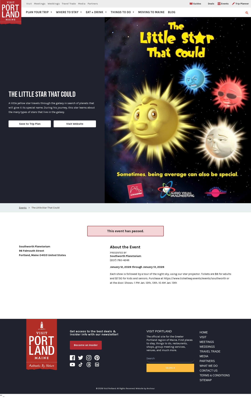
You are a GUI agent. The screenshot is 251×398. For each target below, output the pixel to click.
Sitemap (206, 380)
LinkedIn (97, 364)
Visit (29, 3)
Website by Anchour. (145, 388)
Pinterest (97, 357)
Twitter (80, 357)
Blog (171, 12)
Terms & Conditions (215, 375)
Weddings (54, 3)
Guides (197, 3)
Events (225, 3)
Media (81, 3)
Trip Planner (242, 3)
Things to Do (121, 12)
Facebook (72, 357)
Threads (88, 364)
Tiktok (80, 364)
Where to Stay (67, 12)
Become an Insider (86, 345)
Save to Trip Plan (29, 123)
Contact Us (209, 370)
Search (170, 367)
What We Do (209, 365)
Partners (93, 3)
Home (204, 332)
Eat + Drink (94, 12)
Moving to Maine (151, 12)
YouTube (72, 364)
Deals (211, 3)
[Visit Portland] (10, 8)
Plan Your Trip (37, 12)
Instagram (88, 357)
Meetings (39, 3)
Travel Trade (69, 3)
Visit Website (74, 123)
